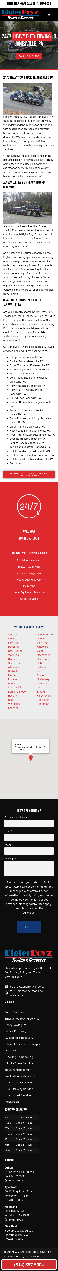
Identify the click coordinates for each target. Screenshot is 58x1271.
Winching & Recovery (19, 1037)
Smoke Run (14, 662)
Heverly (12, 695)
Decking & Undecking (19, 1057)
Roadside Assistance (29, 560)
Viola (11, 638)
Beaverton (43, 699)
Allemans (13, 667)
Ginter (11, 658)
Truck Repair (13, 1101)
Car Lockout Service (19, 1082)
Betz (39, 662)
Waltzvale (13, 654)
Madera (41, 638)
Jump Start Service (18, 1095)
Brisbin (41, 671)
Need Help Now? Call (20, 3)
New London (15, 650)
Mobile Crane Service (19, 1063)
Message (10, 858)
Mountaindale (45, 634)
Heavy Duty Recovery (29, 579)
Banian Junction (17, 691)
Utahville (13, 671)
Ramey (12, 675)
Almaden (13, 634)
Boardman (43, 703)
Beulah (12, 683)
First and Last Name (16, 817)
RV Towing (29, 585)
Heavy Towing (13, 1025)
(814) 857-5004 (42, 3)
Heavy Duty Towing (29, 566)
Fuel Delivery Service (19, 1089)
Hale (10, 699)
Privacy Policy (18, 972)
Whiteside (14, 703)
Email (8, 831)
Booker (41, 675)
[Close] (44, 744)
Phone (8, 844)
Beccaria (13, 646)
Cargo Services (29, 598)
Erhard (41, 691)
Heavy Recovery (16, 1031)
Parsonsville (44, 695)
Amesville (42, 646)
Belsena (41, 667)
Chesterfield (15, 687)
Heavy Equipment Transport (29, 592)
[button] (30, 758)
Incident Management (29, 573)
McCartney (43, 679)
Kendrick (13, 707)
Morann (12, 679)
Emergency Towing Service (22, 1018)
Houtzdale (43, 658)
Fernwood (14, 642)
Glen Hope (43, 642)
